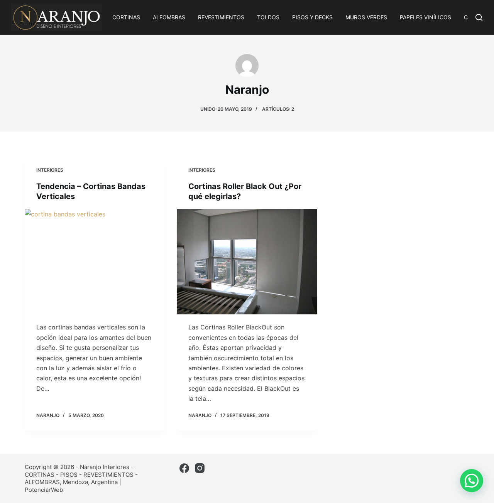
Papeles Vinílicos (425, 17)
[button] (471, 480)
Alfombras (169, 17)
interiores (49, 170)
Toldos (268, 17)
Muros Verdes (366, 17)
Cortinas (126, 17)
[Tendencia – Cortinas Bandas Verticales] (95, 261)
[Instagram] (200, 468)
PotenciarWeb (44, 489)
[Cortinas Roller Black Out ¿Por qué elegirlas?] (247, 261)
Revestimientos (221, 17)
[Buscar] (478, 17)
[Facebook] (184, 468)
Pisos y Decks (312, 17)
